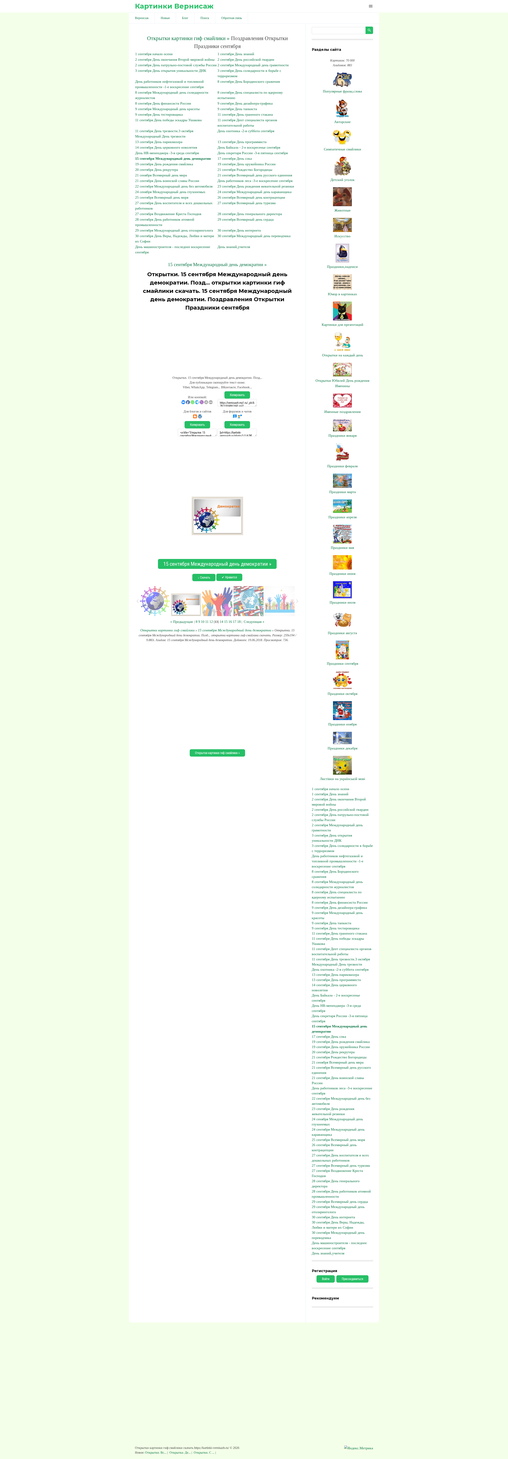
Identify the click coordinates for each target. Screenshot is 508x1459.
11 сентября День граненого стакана (245, 114)
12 (211, 622)
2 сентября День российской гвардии (245, 60)
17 (234, 622)
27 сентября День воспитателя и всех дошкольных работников (340, 1157)
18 (239, 622)
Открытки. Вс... (156, 1452)
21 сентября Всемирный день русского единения (254, 175)
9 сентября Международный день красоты (167, 109)
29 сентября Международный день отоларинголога (174, 230)
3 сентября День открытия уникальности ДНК (170, 71)
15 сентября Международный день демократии (173, 159)
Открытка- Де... (180, 1452)
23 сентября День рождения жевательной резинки (255, 186)
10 (202, 622)
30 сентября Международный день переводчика (254, 236)
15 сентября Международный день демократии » (217, 264)
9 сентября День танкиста (237, 109)
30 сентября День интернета (239, 230)
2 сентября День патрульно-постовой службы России (176, 65)
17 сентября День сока (234, 159)
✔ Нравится (229, 577)
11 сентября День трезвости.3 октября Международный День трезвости (341, 961)
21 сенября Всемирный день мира (161, 175)
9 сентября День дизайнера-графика (245, 103)
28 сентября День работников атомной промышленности (341, 1193)
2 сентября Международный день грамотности (253, 65)
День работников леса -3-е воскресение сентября (254, 181)
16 (230, 622)
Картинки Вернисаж (174, 6)
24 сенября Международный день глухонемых (170, 192)
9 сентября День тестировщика (159, 114)
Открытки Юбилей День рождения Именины (342, 383)
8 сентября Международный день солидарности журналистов (337, 884)
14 (221, 622)
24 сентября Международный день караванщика (254, 192)
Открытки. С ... (204, 1452)
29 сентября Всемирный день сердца (245, 219)
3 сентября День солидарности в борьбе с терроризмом (342, 848)
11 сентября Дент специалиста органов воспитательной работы (341, 951)
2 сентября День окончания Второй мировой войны (175, 60)
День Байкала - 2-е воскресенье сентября (248, 147)
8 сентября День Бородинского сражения (248, 82)
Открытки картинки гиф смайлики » (188, 38)
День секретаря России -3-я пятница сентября (252, 153)
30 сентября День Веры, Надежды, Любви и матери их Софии (338, 1224)
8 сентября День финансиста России (163, 103)
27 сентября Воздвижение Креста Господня (168, 214)
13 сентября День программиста (242, 142)
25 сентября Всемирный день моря (161, 197)
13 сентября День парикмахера (158, 142)
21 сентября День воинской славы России (167, 181)
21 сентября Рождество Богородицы (244, 170)
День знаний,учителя (233, 247)
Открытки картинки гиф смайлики (167, 630)
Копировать (237, 395)
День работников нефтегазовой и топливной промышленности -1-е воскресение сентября (337, 861)
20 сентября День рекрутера (156, 170)
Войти (325, 1279)
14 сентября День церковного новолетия (166, 147)
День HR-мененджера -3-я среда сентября (167, 153)
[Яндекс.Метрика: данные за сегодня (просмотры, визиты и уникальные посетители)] (358, 1448)
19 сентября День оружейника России (246, 164)
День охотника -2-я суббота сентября (245, 131)
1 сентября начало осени (154, 54)
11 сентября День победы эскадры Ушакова (168, 120)
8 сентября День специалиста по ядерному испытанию (337, 894)
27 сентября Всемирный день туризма (246, 203)
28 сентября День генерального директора (249, 214)
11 (207, 622)
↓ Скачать (204, 577)
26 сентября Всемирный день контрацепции (251, 197)
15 (226, 622)
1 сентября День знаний (235, 54)
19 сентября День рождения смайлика (164, 164)
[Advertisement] (217, 341)
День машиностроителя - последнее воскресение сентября (339, 1245)
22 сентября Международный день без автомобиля (174, 186)
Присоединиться (352, 1279)
